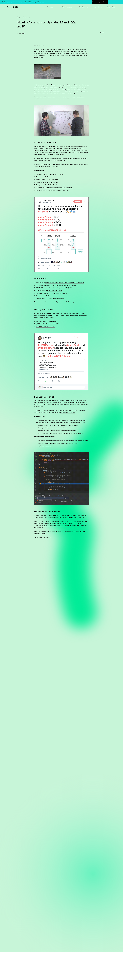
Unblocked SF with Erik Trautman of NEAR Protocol (60, 285)
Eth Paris (60, 174)
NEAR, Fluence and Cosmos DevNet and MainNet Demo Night (64, 282)
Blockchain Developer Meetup (58, 190)
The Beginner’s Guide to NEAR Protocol (63, 521)
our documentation (54, 91)
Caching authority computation (48, 428)
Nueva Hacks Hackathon (59, 293)
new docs (47, 446)
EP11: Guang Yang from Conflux (45, 326)
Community (26, 17)
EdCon (48, 296)
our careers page (70, 517)
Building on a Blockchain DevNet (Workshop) (59, 187)
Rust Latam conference (54, 290)
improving (53, 443)
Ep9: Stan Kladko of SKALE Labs (46, 321)
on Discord (46, 525)
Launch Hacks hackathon (56, 298)
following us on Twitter (59, 523)
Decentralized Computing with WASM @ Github (59, 288)
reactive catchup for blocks (64, 420)
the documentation (42, 422)
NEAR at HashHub (52, 179)
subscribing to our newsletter (62, 525)
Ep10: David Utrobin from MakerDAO (47, 324)
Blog (18, 17)
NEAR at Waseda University (56, 177)
